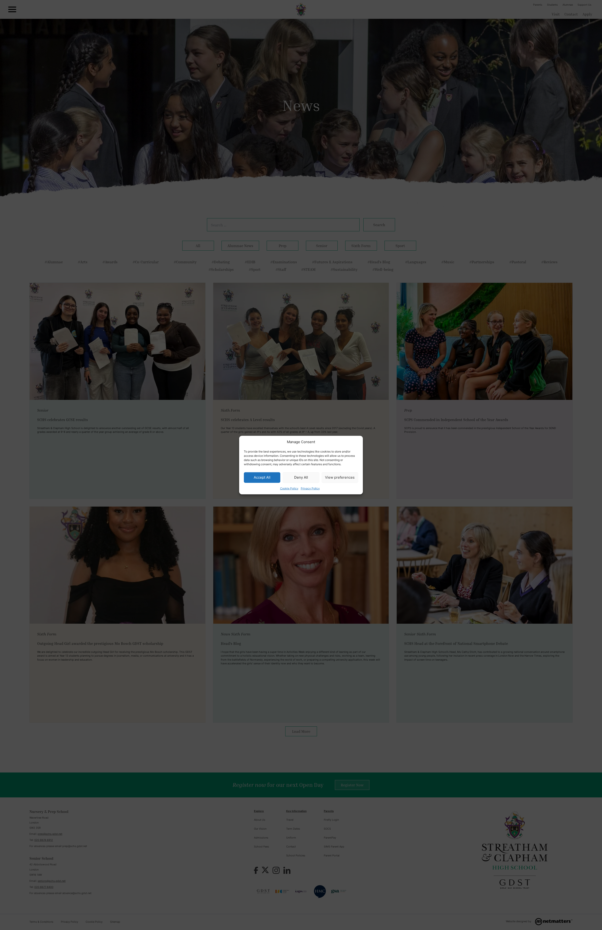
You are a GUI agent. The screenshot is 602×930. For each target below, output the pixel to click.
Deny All (301, 477)
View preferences (340, 477)
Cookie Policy (289, 488)
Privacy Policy (310, 488)
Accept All (262, 477)
